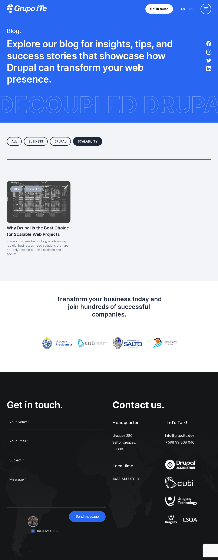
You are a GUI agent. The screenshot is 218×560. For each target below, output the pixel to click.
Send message (87, 516)
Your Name (18, 422)
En (183, 9)
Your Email (17, 441)
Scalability (88, 141)
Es (190, 9)
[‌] (208, 44)
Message (16, 479)
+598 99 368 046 (179, 442)
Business (36, 141)
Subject (15, 460)
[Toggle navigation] (206, 8)
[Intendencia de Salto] (126, 343)
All (14, 141)
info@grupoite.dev (179, 435)
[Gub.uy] (56, 343)
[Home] (27, 9)
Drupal (60, 141)
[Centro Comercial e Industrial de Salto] (162, 343)
